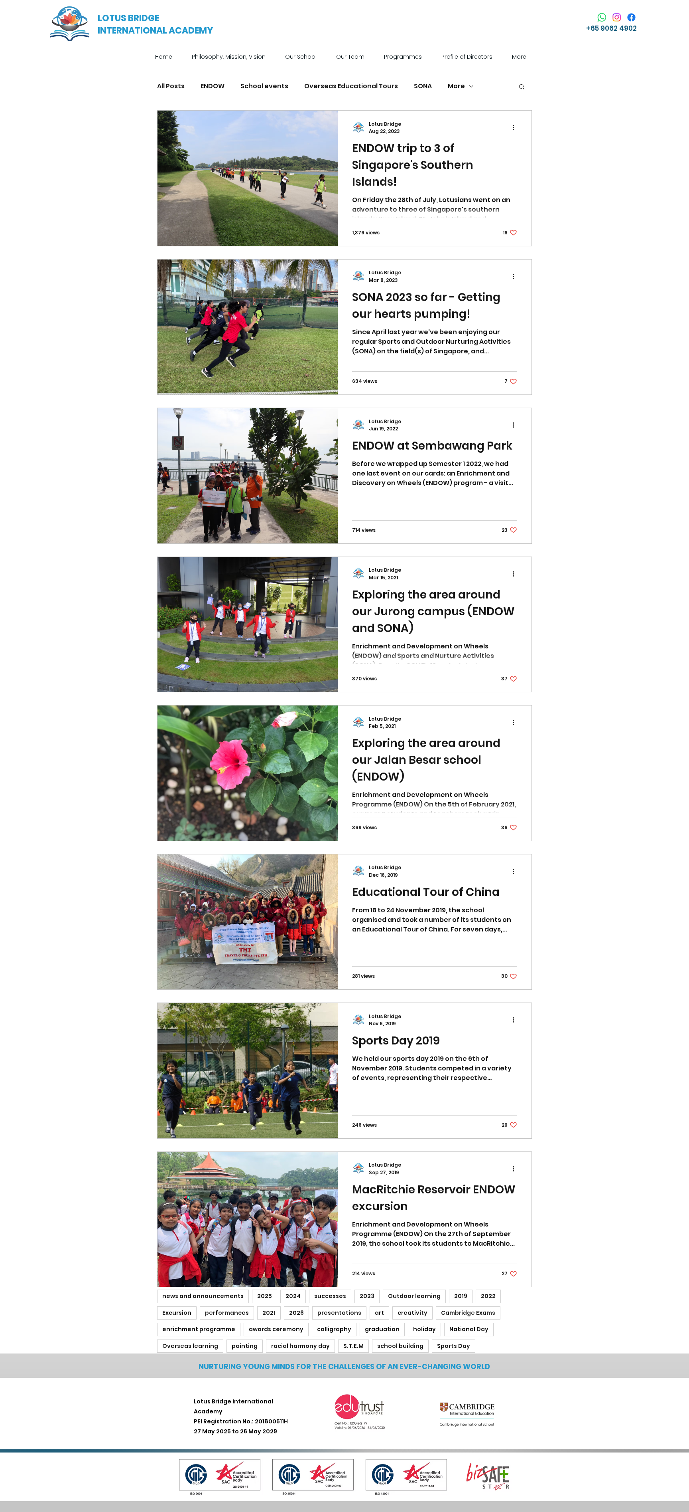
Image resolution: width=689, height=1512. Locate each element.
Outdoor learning (414, 1296)
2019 (460, 1296)
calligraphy (334, 1329)
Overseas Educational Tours (351, 86)
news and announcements (203, 1296)
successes (330, 1296)
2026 (296, 1313)
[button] (304, 56)
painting (245, 1346)
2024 (293, 1296)
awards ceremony (276, 1329)
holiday (424, 1329)
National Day (468, 1329)
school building (400, 1346)
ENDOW (212, 86)
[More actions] (516, 128)
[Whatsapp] (601, 17)
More (456, 86)
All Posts (171, 86)
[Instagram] (616, 17)
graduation (382, 1329)
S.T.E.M (353, 1346)
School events (264, 86)
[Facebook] (631, 17)
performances (227, 1313)
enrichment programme (198, 1329)
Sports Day (453, 1346)
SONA (423, 86)
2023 (367, 1296)
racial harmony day (300, 1346)
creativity (412, 1313)
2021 (269, 1313)
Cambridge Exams (468, 1313)
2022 (488, 1296)
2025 (264, 1296)
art (379, 1313)
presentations (339, 1313)
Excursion (176, 1313)
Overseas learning (190, 1346)
